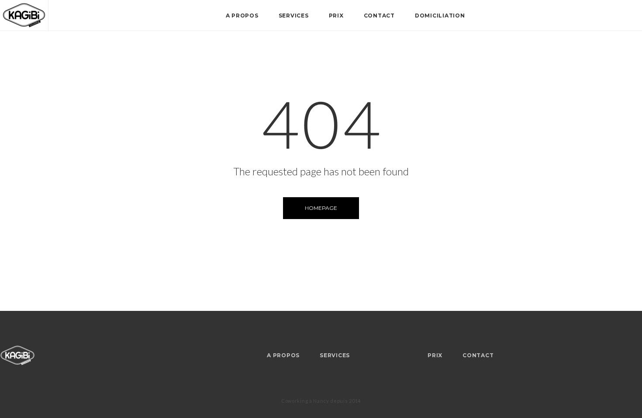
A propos (242, 15)
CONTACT (379, 15)
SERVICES (294, 15)
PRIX (336, 15)
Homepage (321, 208)
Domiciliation (440, 15)
